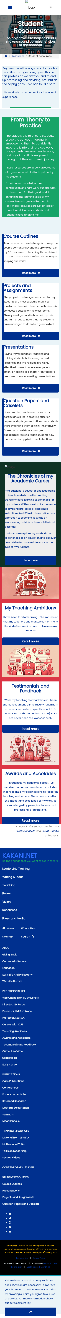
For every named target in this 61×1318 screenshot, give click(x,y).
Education (8, 968)
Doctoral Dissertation (15, 1108)
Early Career (10, 1064)
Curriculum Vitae (12, 1051)
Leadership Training (16, 869)
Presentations (11, 1190)
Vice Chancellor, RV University (20, 998)
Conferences (10, 1087)
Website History (12, 981)
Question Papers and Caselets (20, 1204)
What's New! (28, 928)
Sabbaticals (9, 1058)
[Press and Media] (50, 7)
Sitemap (7, 936)
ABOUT (6, 948)
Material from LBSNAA (15, 1137)
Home (10, 928)
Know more (30, 560)
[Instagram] (10, 1222)
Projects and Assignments (18, 1197)
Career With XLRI (12, 1024)
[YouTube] (10, 1231)
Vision (6, 902)
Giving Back (9, 954)
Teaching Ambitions (14, 1031)
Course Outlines (12, 1184)
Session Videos (11, 1157)
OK (30, 1311)
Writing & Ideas (12, 877)
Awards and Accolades (16, 1038)
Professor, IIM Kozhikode (17, 1011)
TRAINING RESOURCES (15, 1131)
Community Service (14, 961)
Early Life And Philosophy (17, 974)
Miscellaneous (11, 1121)
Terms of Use (22, 1258)
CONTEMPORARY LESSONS (18, 1167)
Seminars (8, 1114)
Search (25, 936)
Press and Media (13, 918)
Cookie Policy (39, 1258)
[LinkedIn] (10, 1213)
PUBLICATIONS (11, 1074)
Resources (18, 56)
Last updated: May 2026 (38, 1267)
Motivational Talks (13, 1144)
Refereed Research (14, 1101)
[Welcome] (30, 7)
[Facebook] (10, 1227)
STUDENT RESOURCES (15, 1177)
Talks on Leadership (14, 1151)
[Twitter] (10, 1218)
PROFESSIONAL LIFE (13, 991)
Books (6, 893)
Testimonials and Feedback (19, 1044)
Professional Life (25, 831)
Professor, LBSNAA (13, 1018)
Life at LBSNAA (50, 831)
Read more (29, 273)
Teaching (8, 885)
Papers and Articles (14, 1094)
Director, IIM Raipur (14, 1004)
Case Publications (13, 1081)
